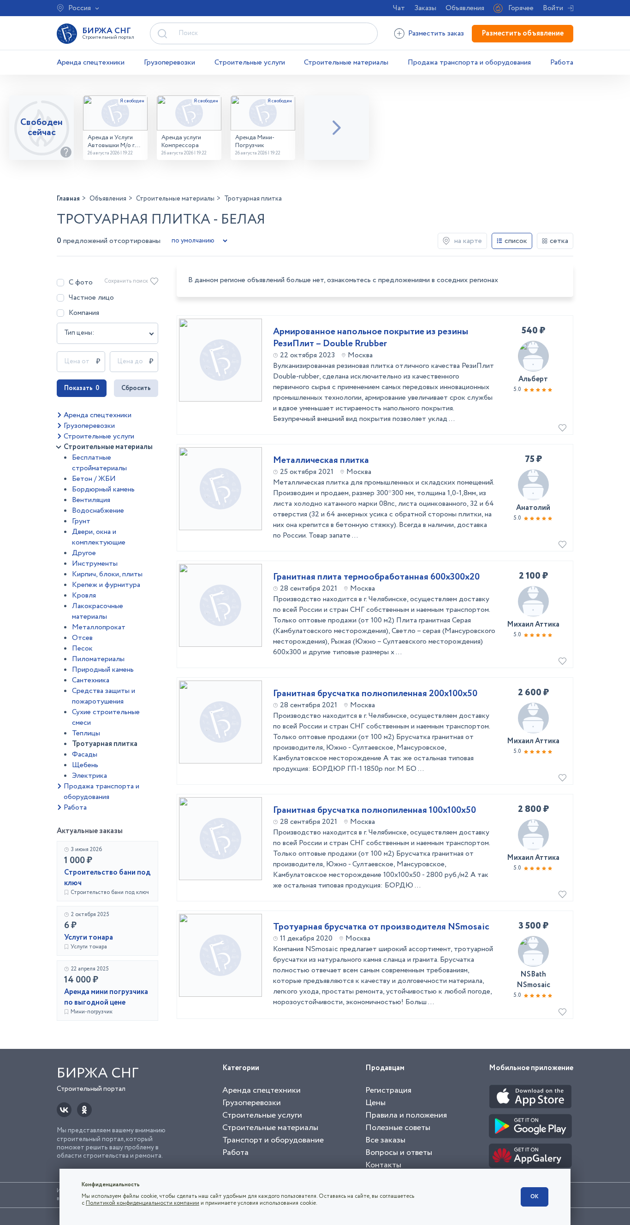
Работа (561, 62)
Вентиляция (91, 500)
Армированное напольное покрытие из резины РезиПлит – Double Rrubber (370, 338)
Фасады (84, 754)
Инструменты (95, 563)
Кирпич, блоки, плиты (107, 574)
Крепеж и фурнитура (106, 585)
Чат (399, 8)
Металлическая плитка (321, 461)
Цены (375, 1103)
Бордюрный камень (103, 489)
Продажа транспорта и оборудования (469, 62)
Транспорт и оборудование (273, 1140)
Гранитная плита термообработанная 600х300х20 (376, 577)
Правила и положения (406, 1115)
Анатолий (533, 508)
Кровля (84, 595)
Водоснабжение (98, 510)
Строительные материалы (346, 62)
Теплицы (86, 733)
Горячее (521, 8)
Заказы (425, 8)
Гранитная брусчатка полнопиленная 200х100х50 (375, 694)
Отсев (82, 638)
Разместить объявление (522, 33)
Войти (553, 8)
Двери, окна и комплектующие (98, 537)
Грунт (81, 521)
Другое (84, 553)
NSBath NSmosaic (533, 979)
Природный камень (103, 669)
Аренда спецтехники (91, 62)
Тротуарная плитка (104, 744)
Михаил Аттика (533, 624)
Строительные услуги (249, 62)
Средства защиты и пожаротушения (103, 696)
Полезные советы (397, 1128)
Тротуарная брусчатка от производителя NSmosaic (381, 927)
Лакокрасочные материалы (97, 611)
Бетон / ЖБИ (94, 478)
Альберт (533, 379)
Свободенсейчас (41, 127)
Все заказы (385, 1140)
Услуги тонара (88, 937)
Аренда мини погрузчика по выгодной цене (106, 997)
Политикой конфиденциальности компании (142, 1203)
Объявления (465, 8)
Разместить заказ (436, 33)
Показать (81, 388)
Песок (82, 648)
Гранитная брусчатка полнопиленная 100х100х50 (374, 811)
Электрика (89, 775)
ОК (534, 1197)
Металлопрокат (98, 627)
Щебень (85, 765)
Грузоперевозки (169, 62)
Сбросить (136, 388)
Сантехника (90, 680)
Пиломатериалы (98, 659)
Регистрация (388, 1090)
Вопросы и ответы (398, 1153)
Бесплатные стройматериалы (99, 462)
